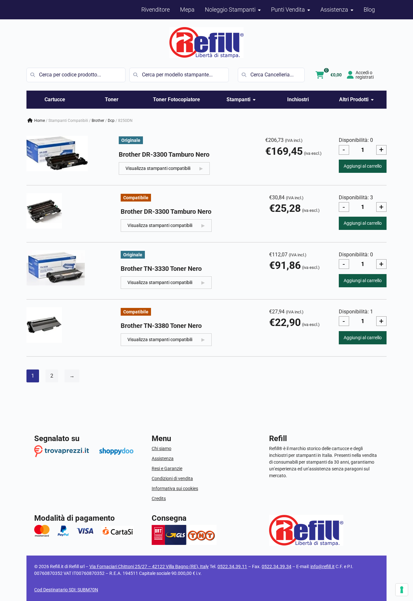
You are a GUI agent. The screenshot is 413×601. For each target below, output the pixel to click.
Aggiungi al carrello (363, 166)
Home (39, 120)
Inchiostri (298, 99)
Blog (369, 9)
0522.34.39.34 (276, 566)
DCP (111, 120)
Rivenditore (155, 9)
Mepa (187, 9)
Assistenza (163, 458)
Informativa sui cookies (175, 488)
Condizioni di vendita (172, 478)
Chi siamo (161, 448)
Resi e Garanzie (167, 468)
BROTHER (98, 120)
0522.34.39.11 (232, 566)
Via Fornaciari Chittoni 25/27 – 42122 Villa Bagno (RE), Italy (149, 566)
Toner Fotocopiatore (176, 99)
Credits (159, 498)
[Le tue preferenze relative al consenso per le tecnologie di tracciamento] (402, 590)
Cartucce (55, 99)
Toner (111, 99)
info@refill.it (322, 566)
